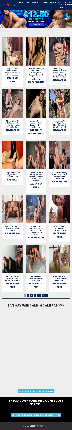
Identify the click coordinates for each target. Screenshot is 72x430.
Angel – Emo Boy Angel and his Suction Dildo (12, 174)
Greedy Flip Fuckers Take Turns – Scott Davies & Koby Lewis (36, 230)
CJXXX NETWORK (48, 3)
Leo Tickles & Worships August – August (36, 278)
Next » (45, 295)
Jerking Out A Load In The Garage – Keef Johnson (36, 124)
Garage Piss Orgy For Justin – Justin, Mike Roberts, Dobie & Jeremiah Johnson (36, 74)
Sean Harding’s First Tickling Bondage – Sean (12, 278)
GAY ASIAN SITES (32, 3)
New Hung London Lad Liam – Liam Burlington (12, 228)
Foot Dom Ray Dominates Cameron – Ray (59, 228)
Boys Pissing (36, 81)
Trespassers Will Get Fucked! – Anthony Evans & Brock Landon (12, 72)
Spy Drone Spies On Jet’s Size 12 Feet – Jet (59, 278)
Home (21, 2)
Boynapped (59, 80)
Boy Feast (12, 179)
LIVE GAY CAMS (60, 5)
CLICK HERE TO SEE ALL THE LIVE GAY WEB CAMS (36, 391)
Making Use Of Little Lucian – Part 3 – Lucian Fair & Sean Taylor (12, 124)
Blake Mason (60, 181)
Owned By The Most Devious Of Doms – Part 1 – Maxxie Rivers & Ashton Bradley (59, 73)
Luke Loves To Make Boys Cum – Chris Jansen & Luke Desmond (59, 124)
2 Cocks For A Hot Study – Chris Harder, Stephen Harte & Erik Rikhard (35, 176)
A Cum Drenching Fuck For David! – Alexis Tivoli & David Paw (59, 175)
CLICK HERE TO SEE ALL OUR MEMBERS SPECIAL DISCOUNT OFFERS (36, 415)
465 (39, 295)
